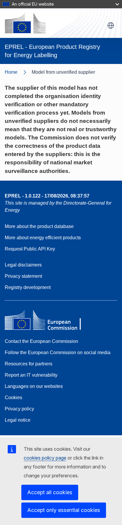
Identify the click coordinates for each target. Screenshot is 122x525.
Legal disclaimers (23, 264)
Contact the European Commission (41, 341)
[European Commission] (25, 23)
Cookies (13, 397)
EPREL (47, 195)
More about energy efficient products (43, 237)
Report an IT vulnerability (31, 375)
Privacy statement (23, 276)
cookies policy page (45, 458)
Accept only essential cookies (63, 510)
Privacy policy (19, 408)
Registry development (28, 287)
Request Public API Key (30, 248)
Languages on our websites (34, 386)
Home (11, 72)
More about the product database (39, 226)
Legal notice (17, 420)
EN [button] (110, 25)
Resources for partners (28, 363)
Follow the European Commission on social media (57, 352)
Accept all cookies (49, 492)
